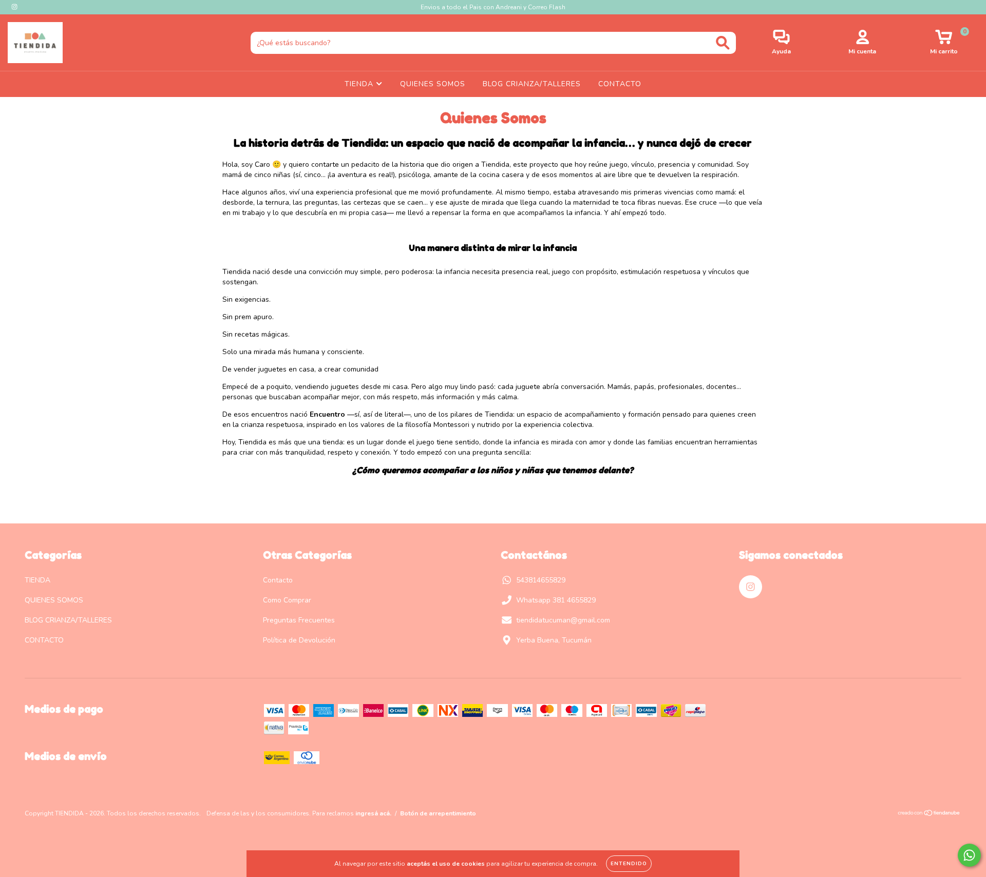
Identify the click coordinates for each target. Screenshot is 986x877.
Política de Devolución (299, 640)
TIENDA (360, 84)
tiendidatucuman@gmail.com (563, 620)
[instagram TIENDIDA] (14, 7)
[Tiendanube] (929, 814)
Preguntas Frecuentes (299, 620)
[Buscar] (723, 43)
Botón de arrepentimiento (438, 813)
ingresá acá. (373, 813)
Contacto (278, 580)
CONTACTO (619, 84)
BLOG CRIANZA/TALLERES (532, 84)
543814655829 (540, 580)
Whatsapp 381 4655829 (556, 600)
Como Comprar (287, 600)
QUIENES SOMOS (432, 84)
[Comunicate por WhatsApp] (969, 855)
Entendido (629, 863)
